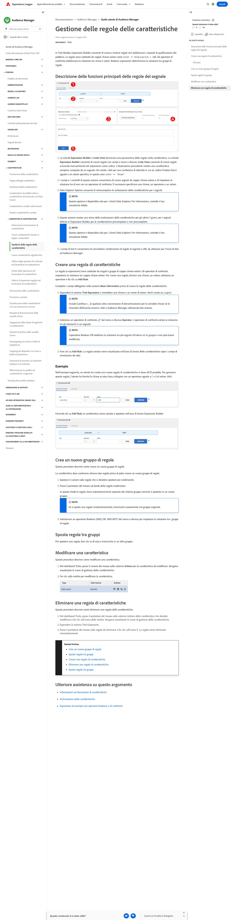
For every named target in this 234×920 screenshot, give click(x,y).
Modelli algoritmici (17, 91)
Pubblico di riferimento (18, 78)
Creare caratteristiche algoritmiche (26, 255)
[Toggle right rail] (190, 12)
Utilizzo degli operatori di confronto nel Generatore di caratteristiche (26, 263)
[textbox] (23, 29)
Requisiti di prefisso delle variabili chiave (24, 334)
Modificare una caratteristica (203, 81)
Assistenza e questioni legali (19, 427)
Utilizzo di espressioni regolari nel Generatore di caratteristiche (26, 282)
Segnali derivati (14, 142)
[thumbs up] (126, 915)
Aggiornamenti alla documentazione (22, 442)
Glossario (10, 448)
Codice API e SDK (13, 394)
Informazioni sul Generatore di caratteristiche (83, 692)
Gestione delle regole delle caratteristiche (24, 246)
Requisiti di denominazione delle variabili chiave (24, 314)
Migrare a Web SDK (14, 59)
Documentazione (64, 19)
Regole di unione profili (19, 155)
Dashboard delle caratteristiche (23, 186)
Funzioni (9, 72)
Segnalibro (199, 34)
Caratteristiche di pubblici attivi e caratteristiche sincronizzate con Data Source (26, 196)
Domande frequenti (15, 421)
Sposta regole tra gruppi (81, 654)
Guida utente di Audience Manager (120, 19)
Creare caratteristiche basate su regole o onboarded (25, 236)
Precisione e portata (18, 297)
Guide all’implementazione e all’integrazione (18, 407)
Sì (196, 27)
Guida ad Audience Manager (19, 46)
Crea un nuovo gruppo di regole (85, 649)
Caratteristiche (14, 168)
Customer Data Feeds (17, 110)
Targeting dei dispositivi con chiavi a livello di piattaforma (25, 353)
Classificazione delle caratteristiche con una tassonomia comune (25, 305)
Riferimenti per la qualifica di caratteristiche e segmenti (22, 372)
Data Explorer (14, 117)
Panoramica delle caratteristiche (24, 174)
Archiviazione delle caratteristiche (77, 699)
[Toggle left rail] (43, 12)
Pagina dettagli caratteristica (22, 180)
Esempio (197, 62)
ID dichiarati (13, 136)
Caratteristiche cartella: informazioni (26, 206)
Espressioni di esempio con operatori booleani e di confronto (91, 705)
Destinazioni (13, 149)
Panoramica (11, 66)
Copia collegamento (216, 34)
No (204, 27)
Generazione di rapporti (17, 387)
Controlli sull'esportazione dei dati (22, 123)
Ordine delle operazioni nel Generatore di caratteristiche (24, 272)
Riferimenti (11, 415)
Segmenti (12, 161)
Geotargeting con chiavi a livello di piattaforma (25, 343)
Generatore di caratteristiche (23, 219)
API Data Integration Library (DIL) (21, 400)
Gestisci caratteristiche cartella (23, 212)
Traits (69, 42)
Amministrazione (15, 85)
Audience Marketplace (18, 104)
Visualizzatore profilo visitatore (21, 380)
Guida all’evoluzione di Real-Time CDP (23, 53)
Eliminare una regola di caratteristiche (89, 664)
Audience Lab (13, 98)
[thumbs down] (133, 915)
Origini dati (13, 129)
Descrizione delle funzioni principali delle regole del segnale (209, 48)
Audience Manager (87, 19)
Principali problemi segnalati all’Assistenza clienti (19, 434)
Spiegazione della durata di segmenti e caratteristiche (26, 324)
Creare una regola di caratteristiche (87, 659)
